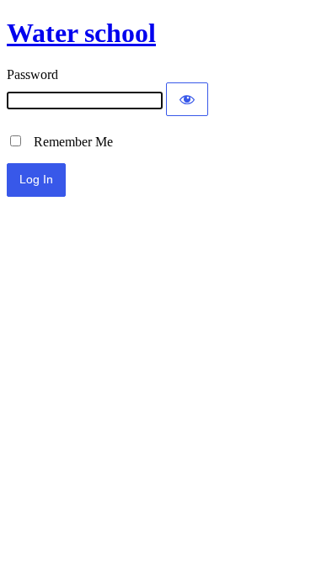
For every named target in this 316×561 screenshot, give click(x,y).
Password (32, 74)
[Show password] (187, 99)
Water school (81, 33)
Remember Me (68, 142)
